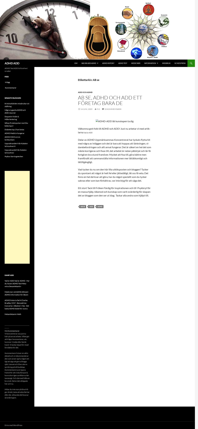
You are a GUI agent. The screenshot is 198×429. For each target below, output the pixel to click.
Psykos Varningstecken (14, 156)
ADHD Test (122, 63)
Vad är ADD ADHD (88, 63)
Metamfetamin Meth (13, 314)
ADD (91, 207)
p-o (98, 109)
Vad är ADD (88, 133)
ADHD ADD (12, 63)
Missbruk (166, 63)
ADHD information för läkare (16, 295)
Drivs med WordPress (13, 425)
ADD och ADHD (85, 92)
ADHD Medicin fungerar (14, 133)
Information (150, 63)
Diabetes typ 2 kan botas (14, 129)
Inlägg (7, 82)
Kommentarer (10, 88)
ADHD (99, 207)
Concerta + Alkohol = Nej (15, 306)
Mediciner (135, 63)
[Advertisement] (17, 217)
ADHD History (108, 63)
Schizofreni (179, 63)
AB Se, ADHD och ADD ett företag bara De (110, 100)
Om (75, 63)
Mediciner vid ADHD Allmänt (16, 292)
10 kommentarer (113, 109)
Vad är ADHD (19, 281)
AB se (83, 207)
